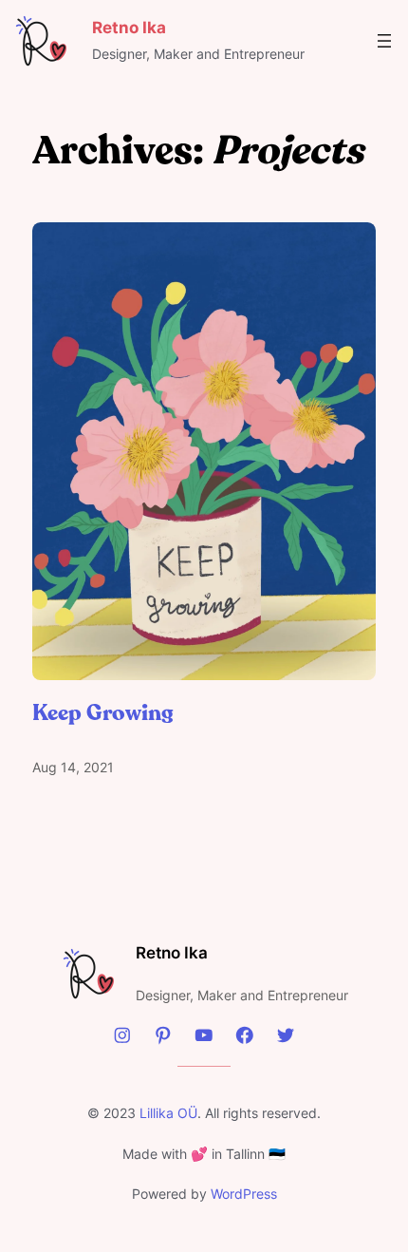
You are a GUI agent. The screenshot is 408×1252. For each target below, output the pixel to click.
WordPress (244, 1194)
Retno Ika (172, 952)
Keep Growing (103, 713)
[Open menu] (384, 40)
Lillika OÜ (168, 1113)
